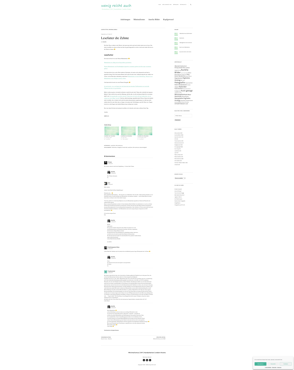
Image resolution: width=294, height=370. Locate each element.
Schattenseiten (189, 100)
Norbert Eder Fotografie (180, 201)
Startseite (181, 38)
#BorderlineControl (181, 66)
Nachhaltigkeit (143, 147)
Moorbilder (178, 96)
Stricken (187, 102)
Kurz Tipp (177, 148)
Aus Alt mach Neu (184, 72)
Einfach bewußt (178, 189)
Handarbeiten (182, 85)
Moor (189, 94)
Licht (180, 92)
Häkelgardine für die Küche (185, 42)
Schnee (176, 102)
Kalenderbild (179, 88)
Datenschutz (274, 367)
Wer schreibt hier (167, 4)
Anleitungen (125, 19)
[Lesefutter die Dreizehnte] (145, 131)
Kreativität (124, 147)
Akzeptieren (260, 364)
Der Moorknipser (178, 199)
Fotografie (119, 147)
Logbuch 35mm (178, 197)
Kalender (183, 87)
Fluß (184, 80)
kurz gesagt (187, 90)
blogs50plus (177, 202)
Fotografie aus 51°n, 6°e (180, 204)
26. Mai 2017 (113, 307)
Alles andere (186, 67)
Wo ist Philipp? (178, 191)
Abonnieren (177, 120)
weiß (186, 103)
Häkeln (177, 87)
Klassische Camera (186, 88)
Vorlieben (285, 364)
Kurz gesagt (177, 146)
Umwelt (177, 104)
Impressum (279, 367)
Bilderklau (114, 147)
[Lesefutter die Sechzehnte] (128, 131)
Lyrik (176, 152)
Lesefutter (104, 29)
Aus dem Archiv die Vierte (185, 51)
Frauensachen (189, 83)
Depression (178, 78)
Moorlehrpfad (185, 96)
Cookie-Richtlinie (268, 367)
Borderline (182, 76)
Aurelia (104, 41)
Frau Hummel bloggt (179, 193)
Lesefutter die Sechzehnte (126, 136)
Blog (160, 4)
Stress (183, 102)
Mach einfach (178, 154)
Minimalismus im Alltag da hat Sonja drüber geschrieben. (118, 62)
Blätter (176, 76)
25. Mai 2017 (109, 34)
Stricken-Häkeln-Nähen (180, 162)
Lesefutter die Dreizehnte (143, 136)
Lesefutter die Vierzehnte (109, 136)
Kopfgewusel (168, 19)
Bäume (190, 76)
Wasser (182, 104)
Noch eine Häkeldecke (184, 47)
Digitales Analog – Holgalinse (106, 338)
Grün (176, 85)
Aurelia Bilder (154, 19)
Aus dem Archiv (178, 137)
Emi (109, 183)
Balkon (189, 72)
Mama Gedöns (178, 156)
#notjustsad (178, 67)
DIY (181, 80)
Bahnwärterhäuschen (179, 195)
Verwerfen (273, 364)
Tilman (110, 162)
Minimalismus (139, 19)
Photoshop (182, 100)
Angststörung (178, 70)
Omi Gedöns (177, 160)
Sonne (179, 102)
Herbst (188, 84)
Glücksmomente (178, 142)
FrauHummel (111, 271)
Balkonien (184, 74)
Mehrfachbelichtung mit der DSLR (159, 338)
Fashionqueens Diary (113, 247)
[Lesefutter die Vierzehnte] (111, 131)
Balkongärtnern (178, 74)
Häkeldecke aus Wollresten (185, 33)
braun (187, 76)
